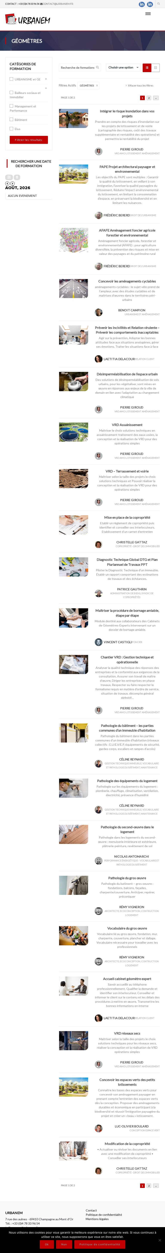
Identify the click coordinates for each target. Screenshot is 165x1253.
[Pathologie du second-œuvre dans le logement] (73, 834)
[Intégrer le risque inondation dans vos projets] (73, 118)
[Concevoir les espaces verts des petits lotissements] (73, 1086)
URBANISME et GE (28, 79)
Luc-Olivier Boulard (132, 1126)
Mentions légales (97, 1219)
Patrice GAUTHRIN (132, 589)
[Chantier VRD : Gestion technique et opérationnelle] (73, 664)
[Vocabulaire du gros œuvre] (73, 935)
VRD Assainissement (127, 425)
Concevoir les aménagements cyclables (127, 281)
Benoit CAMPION (131, 310)
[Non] (159, 1240)
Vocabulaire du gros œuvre (127, 928)
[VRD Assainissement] (73, 432)
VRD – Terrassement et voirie (127, 471)
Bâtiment (21, 120)
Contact (91, 1210)
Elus (17, 129)
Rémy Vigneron (131, 907)
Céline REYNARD (131, 759)
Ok (47, 1244)
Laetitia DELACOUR (119, 359)
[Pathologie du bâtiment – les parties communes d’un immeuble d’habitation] (73, 732)
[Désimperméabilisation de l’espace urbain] (73, 381)
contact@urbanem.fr (58, 3)
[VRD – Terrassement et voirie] (73, 478)
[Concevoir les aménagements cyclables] (73, 288)
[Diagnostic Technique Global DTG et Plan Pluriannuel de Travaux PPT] (73, 566)
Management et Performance (23, 108)
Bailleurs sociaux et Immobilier (25, 95)
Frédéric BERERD (117, 215)
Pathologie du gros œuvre (127, 878)
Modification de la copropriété (127, 1144)
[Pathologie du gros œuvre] (73, 885)
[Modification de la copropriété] (73, 1150)
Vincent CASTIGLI (118, 642)
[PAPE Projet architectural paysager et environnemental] (73, 173)
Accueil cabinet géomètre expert (127, 979)
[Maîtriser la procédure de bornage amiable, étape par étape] (73, 617)
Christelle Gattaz (131, 542)
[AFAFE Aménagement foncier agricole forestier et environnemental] (73, 240)
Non (64, 1244)
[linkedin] (142, 4)
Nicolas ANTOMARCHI (131, 856)
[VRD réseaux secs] (73, 1040)
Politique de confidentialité (104, 1214)
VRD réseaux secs (127, 1033)
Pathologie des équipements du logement (127, 781)
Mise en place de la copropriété (127, 517)
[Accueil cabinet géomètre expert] (73, 985)
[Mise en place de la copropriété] (73, 524)
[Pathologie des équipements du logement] (73, 788)
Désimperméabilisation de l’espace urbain (127, 374)
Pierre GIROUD (131, 149)
